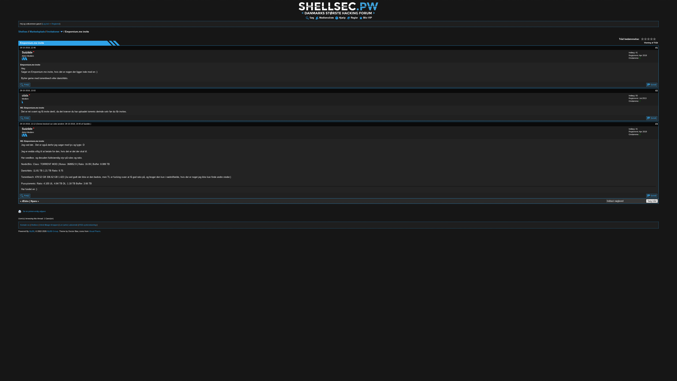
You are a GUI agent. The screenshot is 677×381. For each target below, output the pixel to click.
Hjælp (342, 17)
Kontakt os (24, 225)
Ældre (25, 201)
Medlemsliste (326, 17)
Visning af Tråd (651, 43)
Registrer (56, 24)
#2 (656, 90)
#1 (656, 48)
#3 (656, 124)
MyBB (31, 231)
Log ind (45, 24)
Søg (312, 17)
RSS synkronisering (87, 225)
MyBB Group (52, 231)
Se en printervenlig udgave (34, 211)
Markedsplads (37, 31)
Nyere (34, 201)
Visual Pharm (94, 231)
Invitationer (53, 31)
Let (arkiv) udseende (69, 225)
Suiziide (86, 124)
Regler (354, 17)
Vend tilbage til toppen (49, 225)
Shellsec (23, 31)
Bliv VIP (367, 17)
